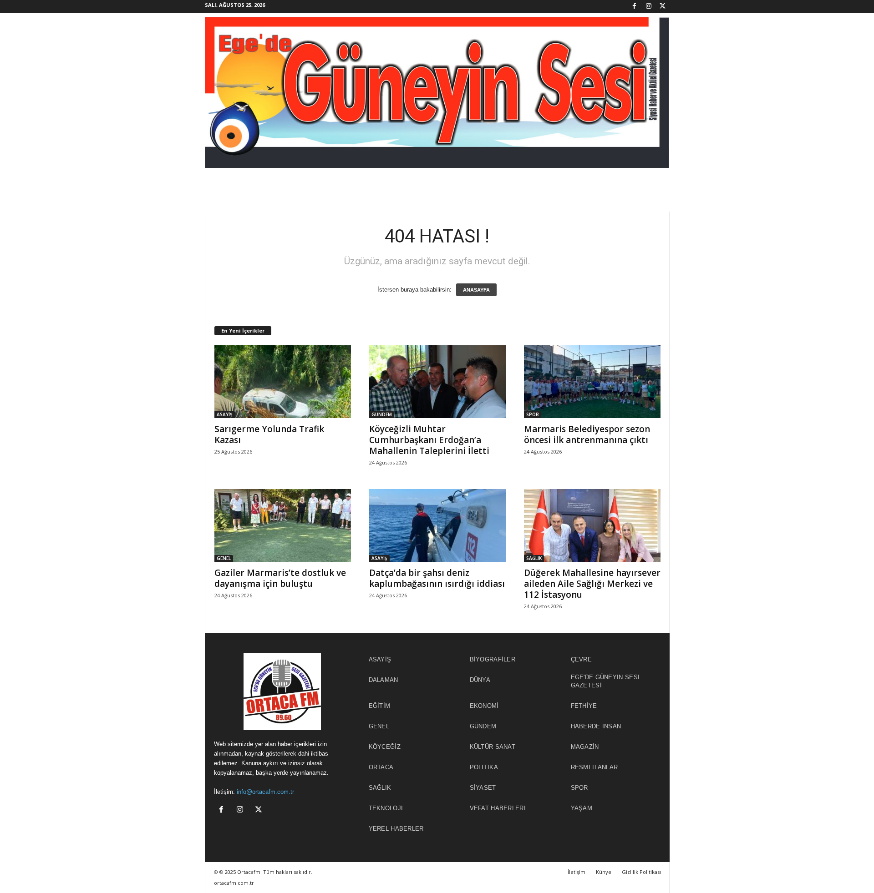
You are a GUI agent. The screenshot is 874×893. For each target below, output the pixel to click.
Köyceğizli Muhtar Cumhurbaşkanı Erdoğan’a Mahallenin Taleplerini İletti (429, 440)
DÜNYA (480, 679)
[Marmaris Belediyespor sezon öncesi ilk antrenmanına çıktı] (592, 381)
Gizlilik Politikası (641, 871)
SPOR (532, 414)
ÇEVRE (581, 659)
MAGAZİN (585, 746)
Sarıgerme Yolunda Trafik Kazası (269, 434)
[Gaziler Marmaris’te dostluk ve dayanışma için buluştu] (282, 525)
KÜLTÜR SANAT (493, 746)
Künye (603, 871)
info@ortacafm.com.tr (265, 791)
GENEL (224, 558)
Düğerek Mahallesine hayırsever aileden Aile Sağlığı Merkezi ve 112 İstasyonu (592, 583)
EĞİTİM (380, 705)
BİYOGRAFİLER (493, 659)
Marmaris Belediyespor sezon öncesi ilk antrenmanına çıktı (587, 434)
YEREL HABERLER (396, 828)
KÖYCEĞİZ (385, 746)
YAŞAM (582, 808)
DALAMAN (383, 679)
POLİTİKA (484, 767)
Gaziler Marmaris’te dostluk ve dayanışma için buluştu (280, 578)
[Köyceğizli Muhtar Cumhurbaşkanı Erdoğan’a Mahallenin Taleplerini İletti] (437, 381)
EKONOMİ (484, 705)
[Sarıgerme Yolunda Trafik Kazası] (282, 381)
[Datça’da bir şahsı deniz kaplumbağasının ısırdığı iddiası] (437, 525)
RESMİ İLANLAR (594, 767)
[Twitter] (662, 6)
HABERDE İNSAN (596, 726)
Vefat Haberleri (498, 808)
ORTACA (381, 767)
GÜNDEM (381, 414)
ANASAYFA (476, 290)
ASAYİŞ (225, 414)
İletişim (576, 871)
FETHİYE (584, 705)
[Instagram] (648, 6)
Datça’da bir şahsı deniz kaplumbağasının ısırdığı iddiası (437, 578)
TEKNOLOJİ (386, 808)
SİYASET (483, 787)
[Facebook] (634, 6)
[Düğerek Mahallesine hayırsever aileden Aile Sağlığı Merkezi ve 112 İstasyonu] (592, 525)
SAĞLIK (534, 558)
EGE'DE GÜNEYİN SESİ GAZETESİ (605, 681)
